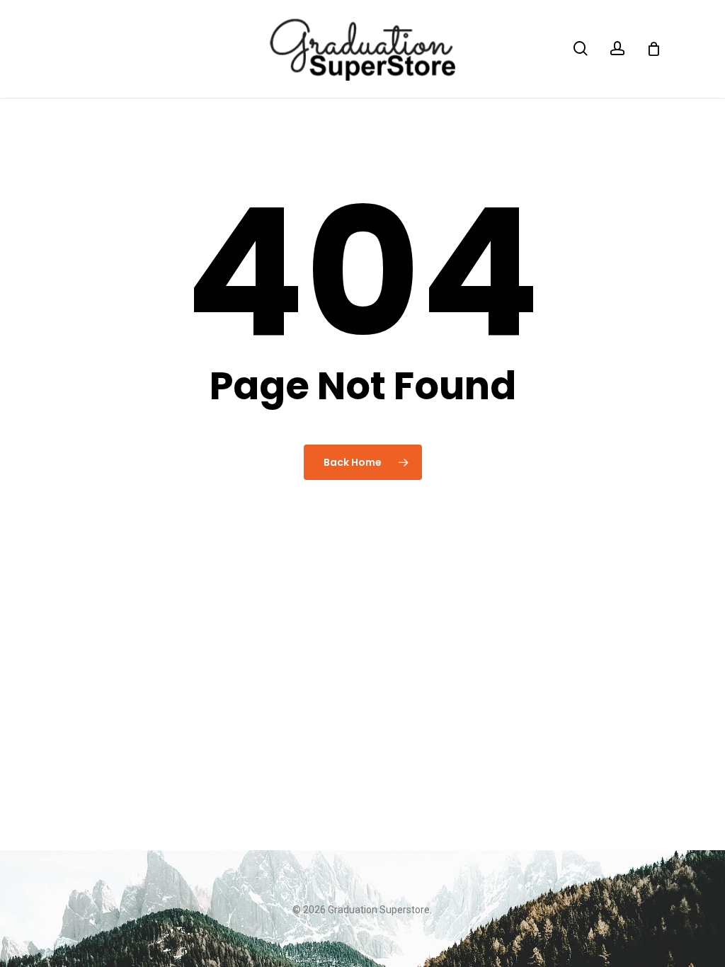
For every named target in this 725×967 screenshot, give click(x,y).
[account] (617, 48)
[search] (580, 48)
